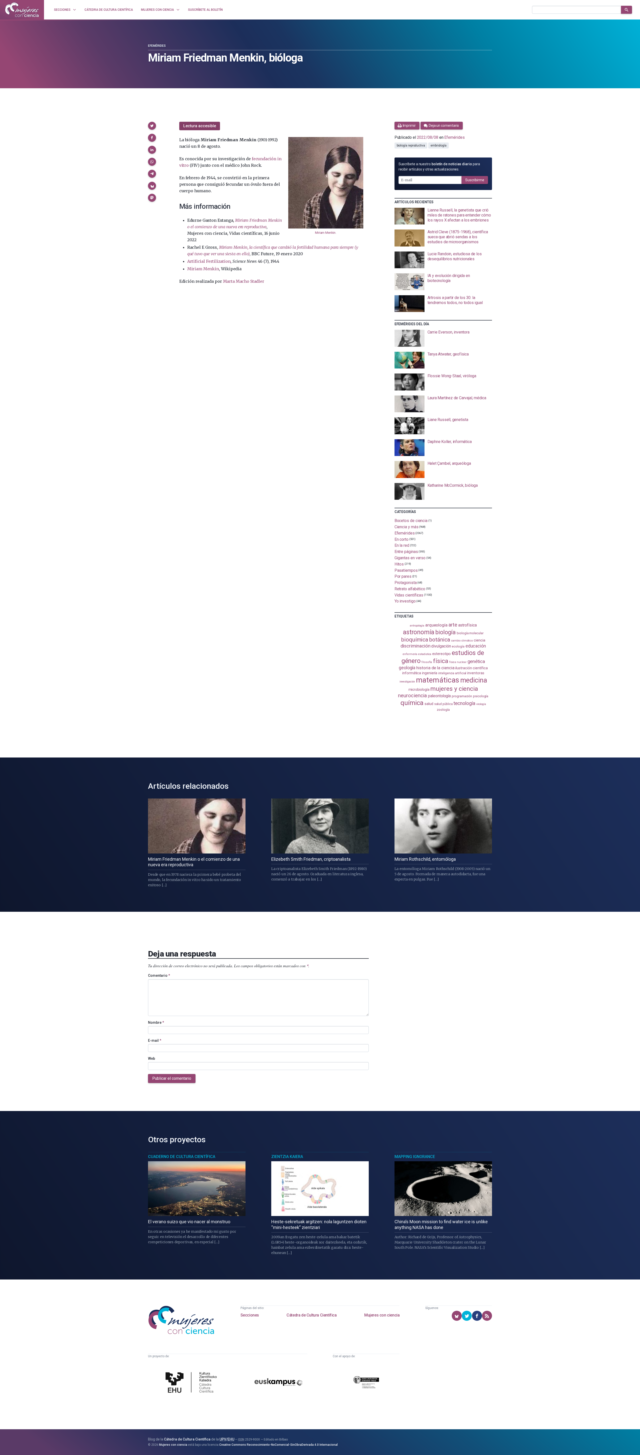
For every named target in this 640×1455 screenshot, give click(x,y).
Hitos (399, 564)
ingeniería (429, 673)
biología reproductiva (411, 145)
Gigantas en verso (410, 558)
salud (428, 704)
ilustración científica (471, 668)
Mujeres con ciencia (382, 1315)
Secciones (249, 1315)
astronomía (418, 632)
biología (445, 632)
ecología (458, 646)
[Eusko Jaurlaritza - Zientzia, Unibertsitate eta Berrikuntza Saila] (366, 1383)
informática (411, 673)
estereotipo (441, 654)
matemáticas (437, 680)
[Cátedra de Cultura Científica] (192, 1383)
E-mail (154, 1040)
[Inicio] (22, 10)
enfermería (409, 654)
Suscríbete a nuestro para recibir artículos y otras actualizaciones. (439, 166)
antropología (417, 625)
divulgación (441, 646)
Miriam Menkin (325, 232)
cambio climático (462, 640)
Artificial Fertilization (209, 261)
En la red (401, 545)
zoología (443, 710)
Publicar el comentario (171, 1078)
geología (407, 667)
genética (476, 661)
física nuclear (457, 662)
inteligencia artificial (452, 673)
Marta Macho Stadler (243, 281)
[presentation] (443, 216)
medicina (473, 680)
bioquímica (414, 639)
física (440, 660)
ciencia (479, 640)
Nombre (156, 1022)
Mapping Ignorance (414, 1156)
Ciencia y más (406, 526)
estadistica (424, 654)
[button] (152, 126)
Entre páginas (406, 551)
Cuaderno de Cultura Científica (181, 1156)
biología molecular (470, 633)
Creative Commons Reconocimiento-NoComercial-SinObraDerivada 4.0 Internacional (278, 1444)
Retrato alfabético (410, 588)
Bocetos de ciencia (411, 520)
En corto (401, 539)
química (412, 702)
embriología (438, 145)
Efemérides (157, 46)
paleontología (439, 696)
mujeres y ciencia (454, 688)
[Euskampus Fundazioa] (278, 1383)
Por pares (403, 576)
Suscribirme (474, 180)
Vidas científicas (409, 594)
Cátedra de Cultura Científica (311, 1315)
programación (462, 696)
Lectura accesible (199, 126)
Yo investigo (405, 601)
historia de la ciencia (435, 667)
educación (476, 645)
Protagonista (405, 582)
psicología (480, 696)
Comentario (159, 976)
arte (452, 625)
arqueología (436, 625)
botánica (439, 639)
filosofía (427, 662)
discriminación (415, 646)
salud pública (443, 704)
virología (481, 704)
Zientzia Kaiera (287, 1156)
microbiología (419, 690)
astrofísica (467, 625)
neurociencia (412, 695)
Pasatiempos (406, 570)
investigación (407, 681)
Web (151, 1058)
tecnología (464, 703)
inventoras (475, 673)
